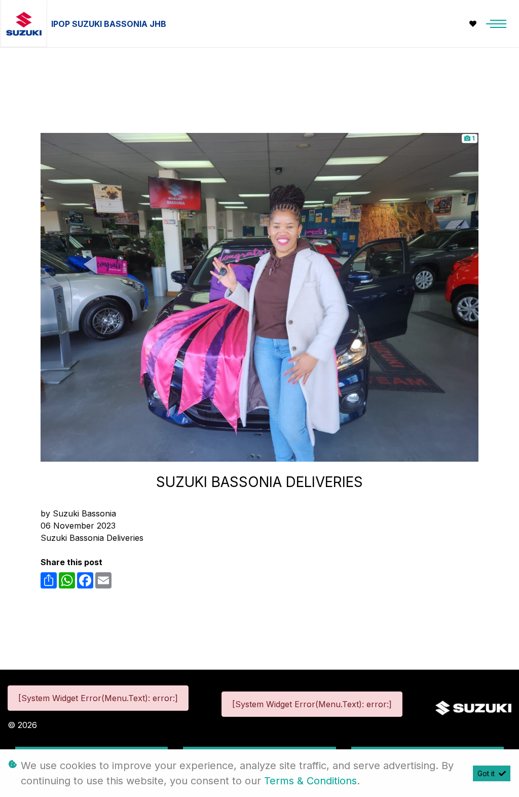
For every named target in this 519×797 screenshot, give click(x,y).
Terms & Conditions (310, 781)
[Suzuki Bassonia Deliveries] (259, 296)
